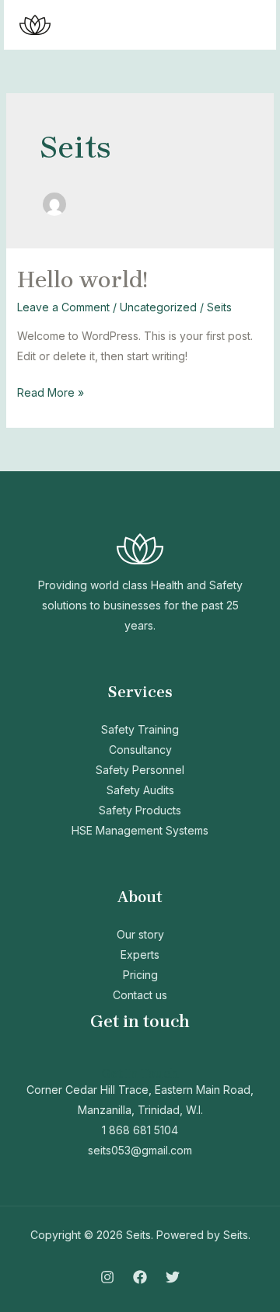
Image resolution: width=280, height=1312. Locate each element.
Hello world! (82, 279)
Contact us (140, 994)
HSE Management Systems (140, 830)
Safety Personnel (140, 769)
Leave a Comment (63, 307)
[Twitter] (173, 1277)
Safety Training (140, 729)
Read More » (50, 391)
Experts (140, 954)
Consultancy (140, 749)
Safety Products (140, 810)
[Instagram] (107, 1277)
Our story (140, 934)
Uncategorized (158, 307)
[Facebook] (140, 1277)
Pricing (140, 974)
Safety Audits (140, 790)
